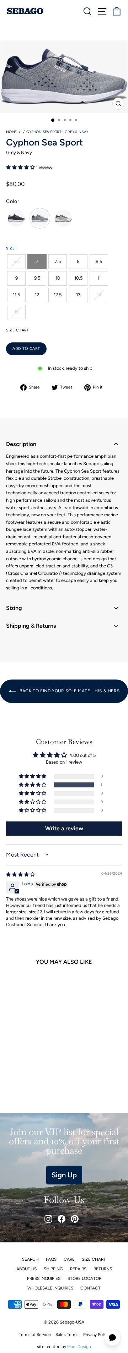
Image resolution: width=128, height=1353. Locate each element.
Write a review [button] (64, 828)
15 (16, 311)
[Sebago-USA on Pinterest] (75, 1219)
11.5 (16, 294)
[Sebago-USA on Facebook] (61, 1219)
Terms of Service (35, 1334)
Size (10, 248)
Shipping (53, 1268)
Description (21, 444)
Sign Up (64, 1175)
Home (11, 132)
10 (57, 278)
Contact (90, 1288)
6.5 (17, 261)
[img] (20, 874)
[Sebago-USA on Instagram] (48, 1219)
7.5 (58, 261)
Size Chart (94, 1259)
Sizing (14, 608)
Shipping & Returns (31, 625)
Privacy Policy (96, 1334)
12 (37, 294)
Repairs (78, 1268)
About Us (26, 1268)
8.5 (99, 261)
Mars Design (79, 1346)
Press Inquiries (43, 1278)
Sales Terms (67, 1334)
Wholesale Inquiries (50, 1288)
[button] (21, 167)
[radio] (16, 218)
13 (78, 294)
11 (99, 278)
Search (30, 1259)
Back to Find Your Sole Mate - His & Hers (69, 690)
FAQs (51, 1259)
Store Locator (84, 1278)
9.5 (37, 278)
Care (69, 1259)
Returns (103, 1268)
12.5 (58, 294)
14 (99, 294)
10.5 (78, 278)
